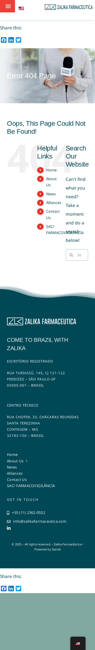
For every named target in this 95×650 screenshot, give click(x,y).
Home (51, 170)
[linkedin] (9, 528)
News (51, 193)
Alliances (53, 202)
